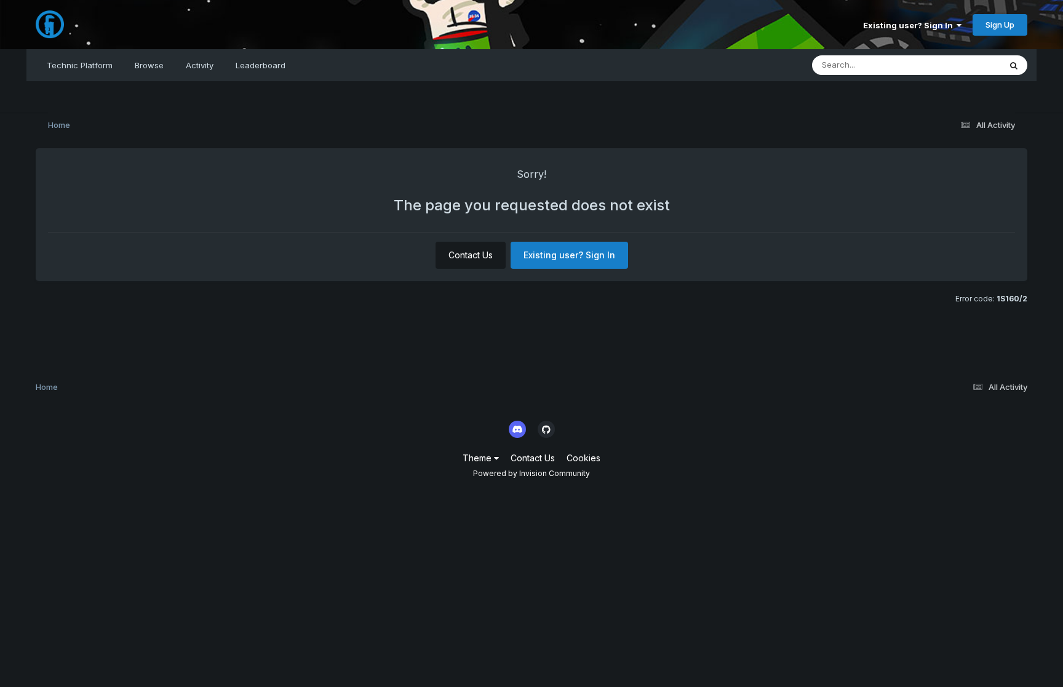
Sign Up (999, 25)
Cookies (583, 458)
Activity (199, 65)
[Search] (1013, 65)
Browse (149, 65)
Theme (478, 458)
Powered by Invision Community (531, 473)
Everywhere (962, 64)
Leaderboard (260, 65)
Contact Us (470, 255)
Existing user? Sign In (910, 25)
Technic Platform (80, 65)
